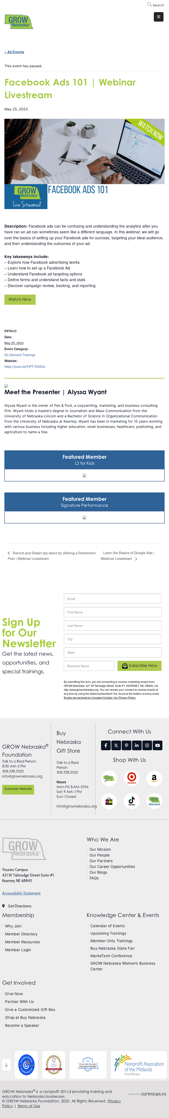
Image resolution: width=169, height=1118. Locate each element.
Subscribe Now (142, 665)
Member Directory (21, 934)
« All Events (14, 51)
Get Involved (18, 983)
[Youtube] (157, 745)
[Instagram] (147, 745)
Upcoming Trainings (108, 933)
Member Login (18, 950)
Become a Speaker (22, 1025)
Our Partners (101, 861)
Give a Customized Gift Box (30, 1009)
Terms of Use (29, 1106)
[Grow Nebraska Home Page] (24, 849)
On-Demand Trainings (19, 355)
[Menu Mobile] (158, 17)
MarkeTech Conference (111, 956)
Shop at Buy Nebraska (25, 1017)
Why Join (13, 926)
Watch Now (19, 299)
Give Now (14, 994)
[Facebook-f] (106, 745)
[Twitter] (116, 745)
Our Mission (100, 849)
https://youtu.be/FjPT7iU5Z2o (24, 366)
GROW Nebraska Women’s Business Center (122, 966)
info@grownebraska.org (22, 776)
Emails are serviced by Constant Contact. (88, 697)
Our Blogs (98, 872)
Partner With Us (19, 1001)
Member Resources (22, 942)
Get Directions (19, 906)
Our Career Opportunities (112, 866)
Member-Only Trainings (111, 941)
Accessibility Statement (21, 893)
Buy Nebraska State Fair (112, 948)
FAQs (94, 878)
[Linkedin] (137, 745)
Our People (100, 855)
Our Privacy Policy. (125, 697)
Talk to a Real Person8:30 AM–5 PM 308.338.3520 (19, 766)
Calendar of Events (107, 926)
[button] (18, 790)
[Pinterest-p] (126, 745)
